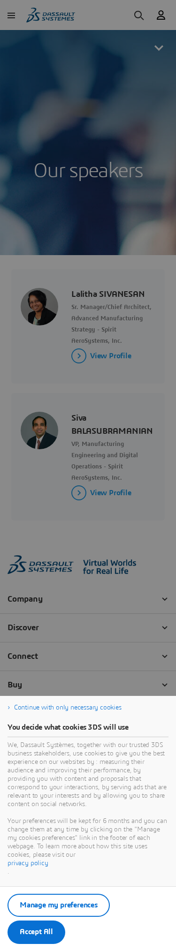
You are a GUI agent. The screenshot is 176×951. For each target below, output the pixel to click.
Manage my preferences (59, 905)
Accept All (36, 932)
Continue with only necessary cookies (68, 707)
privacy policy (28, 863)
